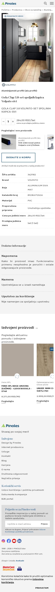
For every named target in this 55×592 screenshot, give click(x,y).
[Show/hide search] (45, 3)
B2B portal (7, 499)
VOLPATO (33, 180)
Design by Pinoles (11, 443)
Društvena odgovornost (14, 474)
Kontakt (5, 456)
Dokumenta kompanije (14, 494)
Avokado (20, 561)
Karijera (5, 465)
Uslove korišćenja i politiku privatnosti (25, 531)
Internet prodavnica (12, 447)
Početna (5, 10)
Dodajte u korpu (18, 157)
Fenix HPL (6, 382)
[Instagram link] (3, 541)
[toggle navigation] (52, 3)
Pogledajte (7, 401)
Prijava (44, 524)
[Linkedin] (19, 541)
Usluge (5, 451)
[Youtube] (14, 541)
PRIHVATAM (41, 588)
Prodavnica (17, 10)
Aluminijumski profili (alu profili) (19, 90)
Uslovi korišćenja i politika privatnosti (22, 490)
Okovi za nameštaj (33, 10)
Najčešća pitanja (10, 478)
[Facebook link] (9, 541)
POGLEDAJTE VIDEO (15, 16)
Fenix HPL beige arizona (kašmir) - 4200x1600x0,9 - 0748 (16, 389)
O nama (5, 469)
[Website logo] (8, 3)
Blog (4, 460)
